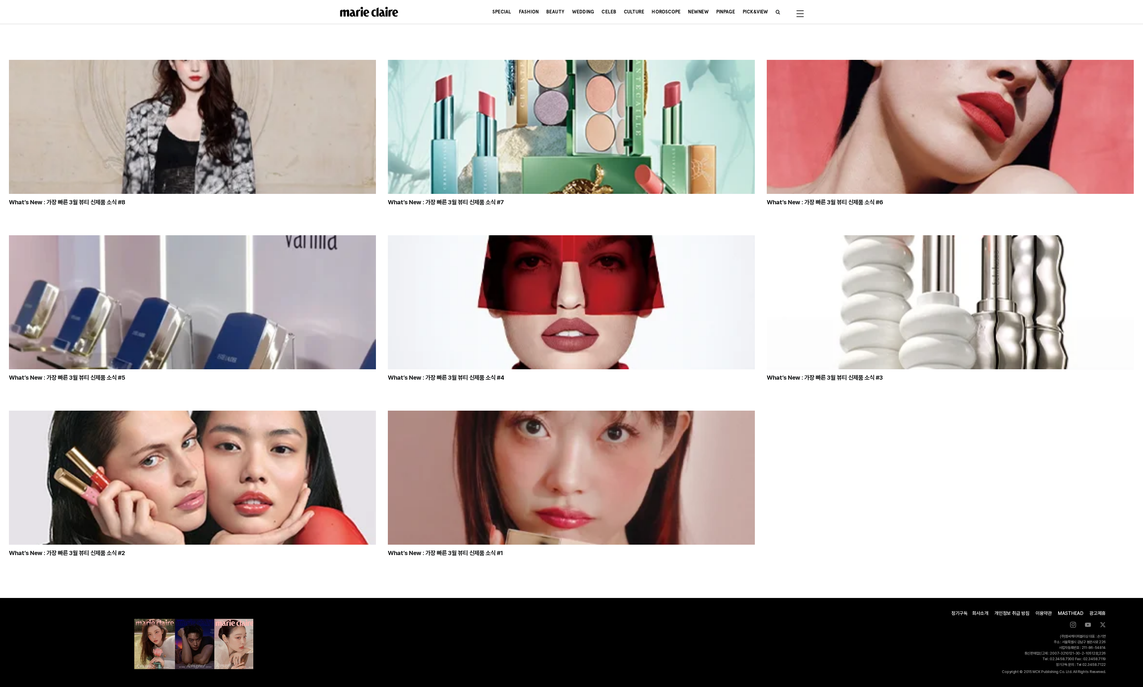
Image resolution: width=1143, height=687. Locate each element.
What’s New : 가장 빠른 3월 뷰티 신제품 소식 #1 (445, 553)
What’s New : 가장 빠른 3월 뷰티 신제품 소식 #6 (825, 202)
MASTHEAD (1070, 613)
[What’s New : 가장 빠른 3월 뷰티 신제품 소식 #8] (192, 127)
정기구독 (959, 613)
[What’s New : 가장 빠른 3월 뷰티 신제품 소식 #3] (950, 302)
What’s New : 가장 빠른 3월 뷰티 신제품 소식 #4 (446, 377)
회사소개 (980, 613)
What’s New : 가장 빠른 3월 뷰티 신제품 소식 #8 (67, 202)
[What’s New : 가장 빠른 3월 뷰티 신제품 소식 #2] (192, 478)
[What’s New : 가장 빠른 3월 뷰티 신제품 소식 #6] (950, 127)
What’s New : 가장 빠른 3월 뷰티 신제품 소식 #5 (67, 377)
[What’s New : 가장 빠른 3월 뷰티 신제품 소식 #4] (571, 302)
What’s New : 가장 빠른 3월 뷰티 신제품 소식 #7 (446, 202)
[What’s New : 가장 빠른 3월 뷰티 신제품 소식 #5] (192, 302)
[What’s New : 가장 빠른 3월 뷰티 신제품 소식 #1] (571, 478)
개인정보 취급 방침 (1012, 613)
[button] (778, 12)
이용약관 (1044, 613)
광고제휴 (1097, 613)
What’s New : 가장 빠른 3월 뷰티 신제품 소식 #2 (67, 553)
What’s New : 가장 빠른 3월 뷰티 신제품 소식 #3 (825, 377)
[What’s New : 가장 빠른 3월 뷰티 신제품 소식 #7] (571, 127)
